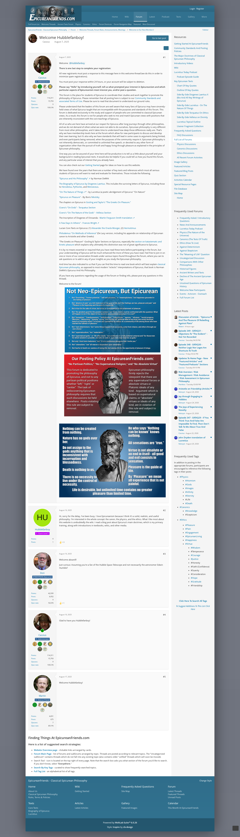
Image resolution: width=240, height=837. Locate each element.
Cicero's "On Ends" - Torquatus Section (77, 207)
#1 (164, 57)
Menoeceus (92, 186)
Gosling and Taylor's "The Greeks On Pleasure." (108, 202)
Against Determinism (190, 246)
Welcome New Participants (192, 290)
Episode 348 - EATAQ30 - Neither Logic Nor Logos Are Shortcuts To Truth (193, 347)
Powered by (120, 822)
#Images (189, 488)
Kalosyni (182, 392)
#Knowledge (191, 510)
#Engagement (191, 532)
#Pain (188, 528)
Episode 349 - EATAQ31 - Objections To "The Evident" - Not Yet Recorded (193, 333)
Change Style (205, 780)
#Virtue (188, 543)
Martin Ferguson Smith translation (116, 217)
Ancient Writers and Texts (192, 272)
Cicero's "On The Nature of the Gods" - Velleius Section (85, 212)
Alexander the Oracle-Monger (106, 228)
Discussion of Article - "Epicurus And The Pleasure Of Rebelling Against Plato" (194, 320)
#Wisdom (195, 547)
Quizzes (34, 104)
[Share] (166, 48)
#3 (164, 553)
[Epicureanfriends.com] (54, 14)
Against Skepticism (189, 250)
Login (192, 8)
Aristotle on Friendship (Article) (194, 388)
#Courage (195, 555)
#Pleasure (190, 525)
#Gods (188, 484)
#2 (164, 510)
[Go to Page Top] (235, 828)
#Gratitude (196, 581)
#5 (164, 676)
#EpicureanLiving (193, 536)
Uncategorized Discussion (192, 258)
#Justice (194, 559)
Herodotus (67, 186)
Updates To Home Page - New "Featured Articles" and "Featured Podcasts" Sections (193, 361)
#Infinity (189, 492)
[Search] (208, 9)
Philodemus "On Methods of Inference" (78, 233)
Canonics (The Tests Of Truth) (193, 239)
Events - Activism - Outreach (193, 293)
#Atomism (190, 480)
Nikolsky (95, 197)
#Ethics (183, 519)
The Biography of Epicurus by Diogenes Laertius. (82, 183)
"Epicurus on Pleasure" (70, 197)
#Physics (184, 476)
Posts (33, 101)
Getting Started (92, 165)
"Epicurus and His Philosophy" (73, 178)
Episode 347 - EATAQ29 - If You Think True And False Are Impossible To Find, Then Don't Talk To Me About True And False (194, 423)
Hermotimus (130, 228)
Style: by (120, 827)
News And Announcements (193, 224)
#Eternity (189, 495)
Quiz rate (34, 107)
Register (200, 8)
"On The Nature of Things (71, 192)
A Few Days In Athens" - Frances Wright (78, 223)
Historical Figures (188, 268)
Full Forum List (187, 297)
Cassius (46, 41)
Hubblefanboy (78, 63)
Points (33, 98)
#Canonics (185, 507)
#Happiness (191, 540)
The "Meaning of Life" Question (195, 254)
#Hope (194, 577)
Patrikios (182, 384)
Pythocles (77, 186)
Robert (181, 326)
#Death (188, 503)
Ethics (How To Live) (189, 243)
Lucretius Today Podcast (191, 228)
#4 (164, 614)
